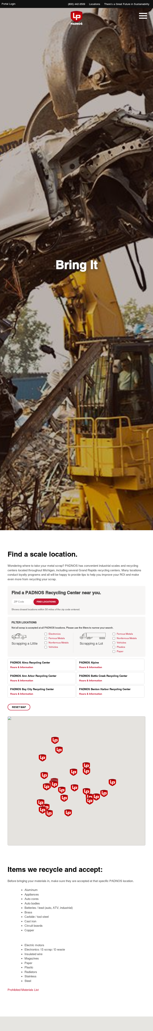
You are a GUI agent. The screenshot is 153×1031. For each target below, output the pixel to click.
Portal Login (8, 3)
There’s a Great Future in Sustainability (126, 4)
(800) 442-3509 (76, 4)
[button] (73, 772)
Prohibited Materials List (23, 989)
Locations (94, 4)
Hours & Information (21, 667)
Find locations (46, 601)
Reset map (19, 707)
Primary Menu (142, 18)
